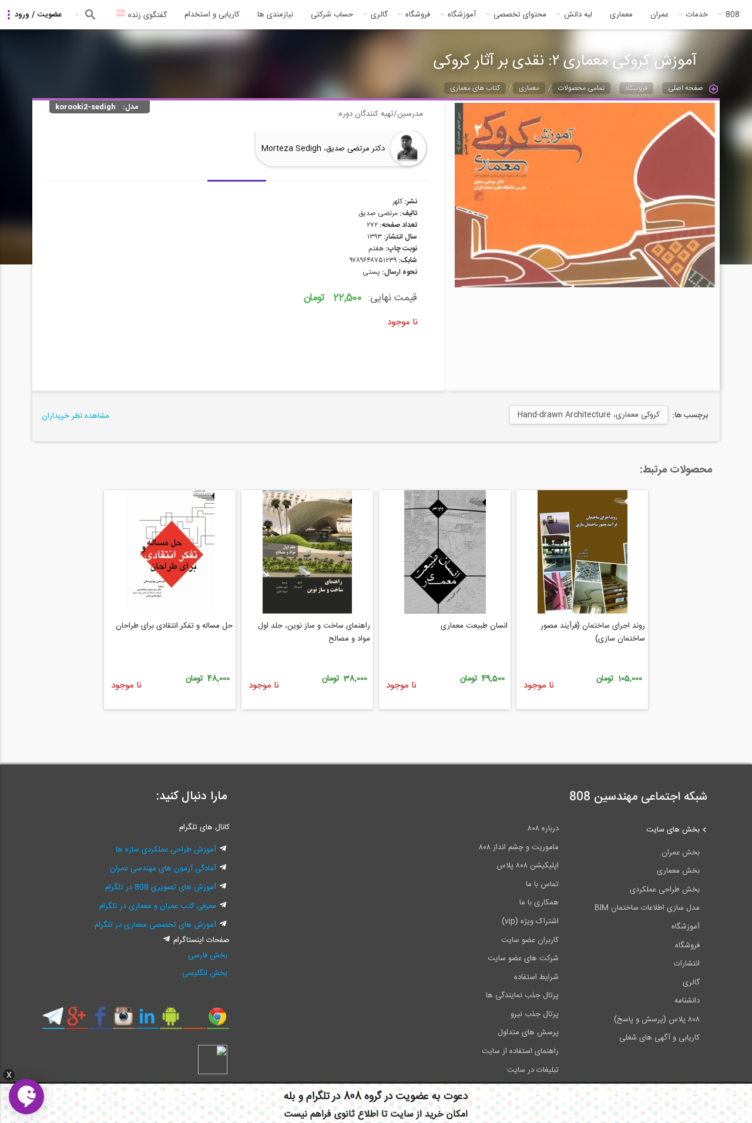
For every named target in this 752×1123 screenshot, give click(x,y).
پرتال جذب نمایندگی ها (522, 995)
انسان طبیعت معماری (474, 625)
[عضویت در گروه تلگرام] (53, 1020)
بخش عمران (681, 852)
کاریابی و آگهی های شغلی (659, 1037)
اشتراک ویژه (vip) (530, 921)
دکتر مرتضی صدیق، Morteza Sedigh (323, 148)
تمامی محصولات (581, 88)
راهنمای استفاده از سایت (520, 1051)
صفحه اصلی (685, 88)
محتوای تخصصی (520, 14)
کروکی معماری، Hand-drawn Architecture (589, 414)
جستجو (89, 14)
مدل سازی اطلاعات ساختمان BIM (647, 907)
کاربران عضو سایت (530, 940)
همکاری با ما (539, 902)
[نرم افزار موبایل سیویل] (171, 1020)
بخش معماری (678, 870)
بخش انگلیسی (204, 973)
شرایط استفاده (536, 977)
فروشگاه (417, 14)
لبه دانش (578, 14)
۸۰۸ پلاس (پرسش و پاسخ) (657, 1019)
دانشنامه (687, 1000)
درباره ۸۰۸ (543, 828)
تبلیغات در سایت (533, 1070)
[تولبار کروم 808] (218, 1020)
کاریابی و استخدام (212, 14)
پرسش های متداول (528, 1032)
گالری (379, 14)
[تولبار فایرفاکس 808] (194, 1020)
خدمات (697, 14)
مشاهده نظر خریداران (75, 416)
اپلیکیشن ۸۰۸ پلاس (527, 865)
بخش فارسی (207, 955)
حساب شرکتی (332, 14)
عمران (659, 14)
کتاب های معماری (475, 88)
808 (733, 14)
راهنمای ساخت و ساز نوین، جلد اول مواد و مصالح (314, 632)
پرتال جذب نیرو (535, 1014)
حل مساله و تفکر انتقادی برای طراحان (174, 625)
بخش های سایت (673, 829)
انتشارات (687, 963)
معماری (621, 14)
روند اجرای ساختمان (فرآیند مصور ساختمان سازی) (592, 632)
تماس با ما (542, 884)
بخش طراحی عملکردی (665, 889)
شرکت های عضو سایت (523, 958)
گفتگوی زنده (146, 15)
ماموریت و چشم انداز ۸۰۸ (519, 847)
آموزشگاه (462, 14)
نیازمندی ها (275, 14)
